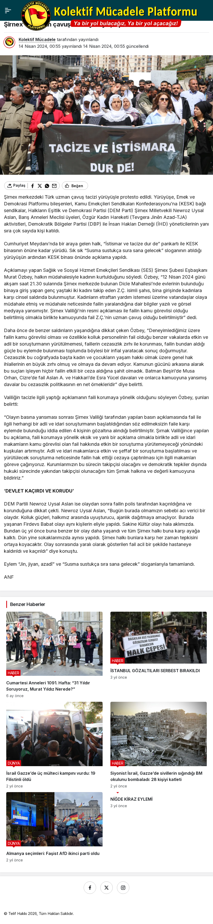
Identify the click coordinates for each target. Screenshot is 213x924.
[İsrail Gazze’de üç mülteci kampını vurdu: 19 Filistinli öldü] (54, 745)
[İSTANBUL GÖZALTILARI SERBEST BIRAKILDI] (158, 655)
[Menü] (8, 10)
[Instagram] (123, 887)
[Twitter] (106, 887)
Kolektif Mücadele (37, 39)
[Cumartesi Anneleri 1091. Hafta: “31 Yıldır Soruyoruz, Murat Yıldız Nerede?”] (54, 655)
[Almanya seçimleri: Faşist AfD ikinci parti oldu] (54, 827)
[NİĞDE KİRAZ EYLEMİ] (158, 827)
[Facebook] (90, 887)
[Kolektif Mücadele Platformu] (110, 15)
